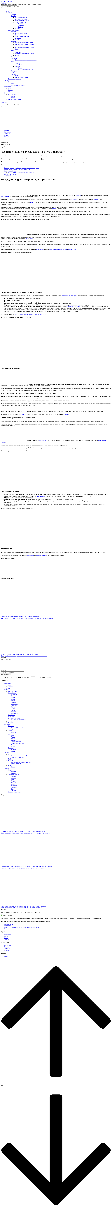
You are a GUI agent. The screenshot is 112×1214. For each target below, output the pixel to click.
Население (11, 722)
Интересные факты (10, 174)
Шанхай (13, 711)
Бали (9, 88)
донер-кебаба (30, 238)
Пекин (13, 96)
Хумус (13, 745)
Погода (17, 55)
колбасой (38, 555)
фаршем (44, 555)
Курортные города (13, 30)
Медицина (18, 38)
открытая (36, 314)
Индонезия (7, 86)
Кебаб (13, 738)
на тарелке (43, 314)
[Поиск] (18, 6)
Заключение (7, 175)
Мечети (20, 23)
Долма (13, 737)
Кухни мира (4, 102)
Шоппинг (18, 28)
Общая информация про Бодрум (24, 42)
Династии (11, 716)
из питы (78, 195)
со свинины (74, 199)
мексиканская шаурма (21, 314)
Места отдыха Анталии (22, 36)
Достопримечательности (22, 19)
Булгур (13, 735)
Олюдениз (14, 71)
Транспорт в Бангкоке (17, 757)
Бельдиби (17, 63)
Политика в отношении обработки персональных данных (21, 927)
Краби (9, 759)
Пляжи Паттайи (16, 763)
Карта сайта (7, 925)
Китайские (7, 945)
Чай (12, 729)
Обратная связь (8, 924)
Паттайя (10, 760)
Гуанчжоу (14, 694)
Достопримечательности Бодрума (25, 44)
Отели (16, 49)
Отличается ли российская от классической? (21, 172)
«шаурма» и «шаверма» (73, 306)
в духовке (65, 295)
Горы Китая (11, 715)
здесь (23, 414)
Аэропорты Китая (13, 691)
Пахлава (13, 740)
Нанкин (13, 699)
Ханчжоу (14, 705)
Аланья (13, 46)
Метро (10, 721)
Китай (6, 93)
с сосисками (30, 555)
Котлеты (13, 732)
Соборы (20, 27)
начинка (32, 202)
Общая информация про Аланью (24, 47)
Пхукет (10, 82)
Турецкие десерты (16, 741)
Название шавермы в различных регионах (17, 169)
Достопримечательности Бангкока (21, 756)
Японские (7, 950)
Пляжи (13, 83)
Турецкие (7, 948)
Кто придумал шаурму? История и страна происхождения (21, 168)
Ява (9, 91)
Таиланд (6, 80)
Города (10, 12)
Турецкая (10, 734)
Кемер (13, 61)
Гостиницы (18, 52)
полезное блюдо (41, 496)
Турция (6, 11)
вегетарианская (54, 249)
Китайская (11, 726)
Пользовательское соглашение (13, 929)
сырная (31, 314)
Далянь (13, 696)
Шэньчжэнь (14, 713)
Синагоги (21, 25)
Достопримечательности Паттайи (21, 762)
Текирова (17, 66)
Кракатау (10, 90)
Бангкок (10, 754)
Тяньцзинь (14, 704)
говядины (97, 199)
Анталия (13, 31)
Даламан (13, 57)
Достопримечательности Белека (24, 53)
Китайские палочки (17, 727)
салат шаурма (63, 249)
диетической (40, 249)
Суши (13, 751)
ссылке (66, 414)
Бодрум (13, 41)
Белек (13, 50)
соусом (7, 196)
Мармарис (14, 58)
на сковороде (73, 295)
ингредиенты (43, 440)
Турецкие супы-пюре (17, 743)
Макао (13, 697)
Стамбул (13, 16)
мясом (2, 196)
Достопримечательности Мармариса (25, 60)
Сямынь (13, 702)
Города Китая (12, 94)
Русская (10, 730)
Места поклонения (20, 22)
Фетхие (13, 74)
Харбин (13, 707)
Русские (6, 947)
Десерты (13, 749)
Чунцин (13, 710)
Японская (10, 748)
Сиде (12, 72)
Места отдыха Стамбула (22, 20)
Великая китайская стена (18, 719)
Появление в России (10, 171)
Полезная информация (14, 79)
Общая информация (21, 17)
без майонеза (72, 249)
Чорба (13, 746)
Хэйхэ (13, 97)
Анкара (13, 14)
